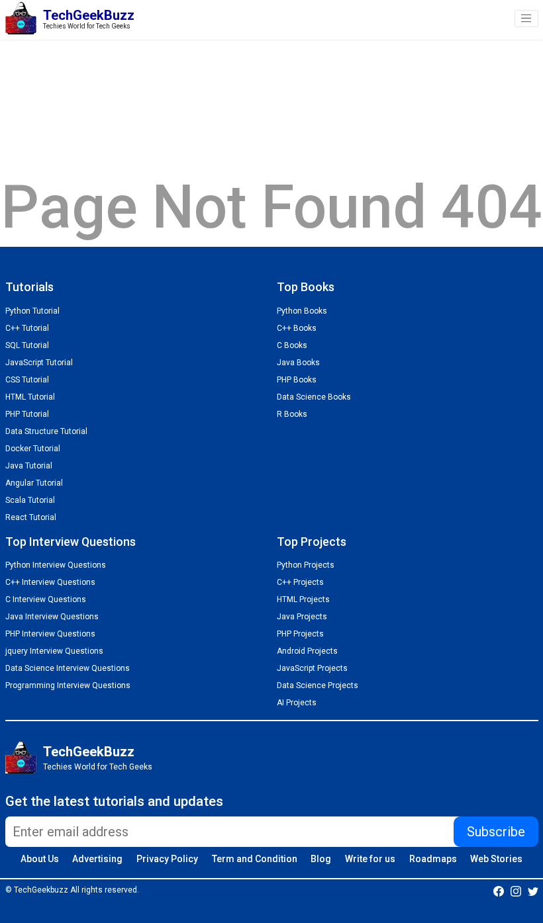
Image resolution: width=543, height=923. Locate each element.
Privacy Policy (167, 859)
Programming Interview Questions (67, 685)
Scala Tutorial (30, 500)
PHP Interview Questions (50, 633)
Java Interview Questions (52, 616)
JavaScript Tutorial (39, 362)
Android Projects (307, 651)
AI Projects (297, 702)
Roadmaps (433, 859)
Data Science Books (314, 397)
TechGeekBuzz (88, 752)
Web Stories (496, 859)
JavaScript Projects (312, 668)
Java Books (298, 362)
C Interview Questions (45, 599)
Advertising (97, 859)
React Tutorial (30, 517)
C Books (292, 345)
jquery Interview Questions (54, 651)
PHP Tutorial (27, 414)
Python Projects (305, 565)
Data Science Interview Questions (67, 668)
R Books (292, 414)
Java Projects (302, 616)
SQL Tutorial (27, 345)
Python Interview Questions (55, 565)
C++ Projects (300, 582)
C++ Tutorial (27, 328)
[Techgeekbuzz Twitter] (533, 890)
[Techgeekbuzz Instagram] (516, 890)
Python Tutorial (32, 311)
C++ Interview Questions (50, 582)
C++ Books (297, 328)
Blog (321, 859)
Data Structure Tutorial (46, 431)
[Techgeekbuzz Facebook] (498, 890)
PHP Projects (300, 633)
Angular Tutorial (34, 483)
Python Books (302, 311)
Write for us (370, 859)
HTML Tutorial (30, 397)
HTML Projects (303, 599)
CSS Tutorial (27, 379)
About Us (40, 859)
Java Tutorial (28, 465)
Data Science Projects (317, 685)
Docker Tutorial (32, 448)
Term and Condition (254, 859)
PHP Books (297, 379)
